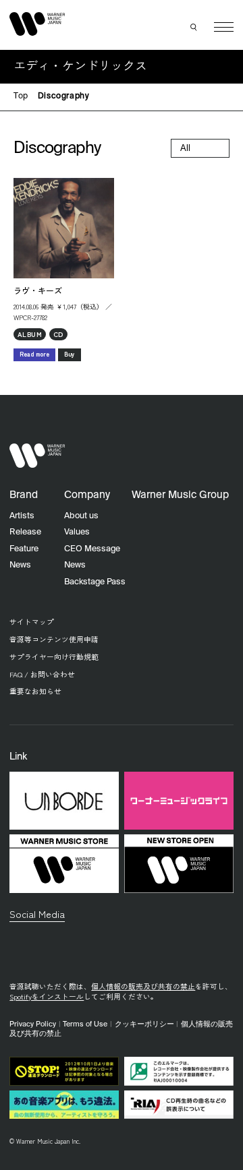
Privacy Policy (32, 1024)
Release (25, 532)
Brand (23, 495)
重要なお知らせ (35, 691)
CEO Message (92, 549)
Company (87, 495)
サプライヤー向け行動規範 (54, 657)
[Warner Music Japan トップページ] (37, 24)
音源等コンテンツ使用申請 (54, 639)
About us (81, 516)
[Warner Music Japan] (37, 455)
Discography (64, 96)
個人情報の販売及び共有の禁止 (143, 986)
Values (77, 532)
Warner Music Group (180, 495)
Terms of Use (85, 1024)
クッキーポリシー (144, 1024)
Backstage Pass (95, 582)
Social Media (37, 913)
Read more (34, 354)
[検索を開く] (194, 27)
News (20, 565)
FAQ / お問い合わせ (42, 674)
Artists (21, 516)
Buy (69, 354)
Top (21, 96)
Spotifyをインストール (46, 996)
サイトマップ (31, 622)
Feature (23, 549)
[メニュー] (224, 27)
